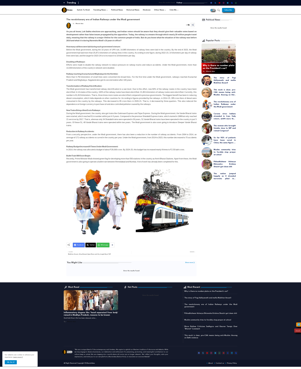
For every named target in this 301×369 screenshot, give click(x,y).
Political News (117, 10)
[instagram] (211, 353)
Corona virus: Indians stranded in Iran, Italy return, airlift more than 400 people (225, 116)
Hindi (298, 330)
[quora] (235, 353)
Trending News (99, 10)
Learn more (17, 357)
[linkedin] (231, 353)
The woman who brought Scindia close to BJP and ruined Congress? (225, 128)
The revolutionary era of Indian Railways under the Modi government (225, 104)
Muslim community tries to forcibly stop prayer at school (225, 152)
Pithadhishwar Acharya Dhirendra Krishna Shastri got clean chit (225, 164)
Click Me (173, 10)
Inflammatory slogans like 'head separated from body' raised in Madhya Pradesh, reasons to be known (91, 314)
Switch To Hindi (83, 10)
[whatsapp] (219, 353)
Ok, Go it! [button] (10, 362)
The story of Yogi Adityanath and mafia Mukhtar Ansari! (225, 80)
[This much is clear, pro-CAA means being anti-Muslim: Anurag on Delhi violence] (207, 92)
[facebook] (198, 353)
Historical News (132, 10)
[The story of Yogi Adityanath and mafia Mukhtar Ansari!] (207, 80)
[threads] (227, 353)
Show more (189, 262)
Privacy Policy (232, 363)
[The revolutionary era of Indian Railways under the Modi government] (207, 104)
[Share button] (112, 245)
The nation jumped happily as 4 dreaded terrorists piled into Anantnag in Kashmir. (225, 176)
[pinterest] (223, 353)
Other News (159, 10)
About (210, 363)
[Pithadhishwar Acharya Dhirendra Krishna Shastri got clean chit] (207, 164)
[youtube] (207, 353)
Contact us (220, 363)
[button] (212, 10)
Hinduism (146, 10)
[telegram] (215, 353)
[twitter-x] (203, 353)
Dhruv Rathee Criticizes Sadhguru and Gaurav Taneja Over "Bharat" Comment (210, 328)
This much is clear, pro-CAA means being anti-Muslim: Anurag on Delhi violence (225, 92)
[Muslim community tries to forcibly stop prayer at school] (207, 152)
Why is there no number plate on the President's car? (206, 291)
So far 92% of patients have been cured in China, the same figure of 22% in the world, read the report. (225, 140)
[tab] (83, 10)
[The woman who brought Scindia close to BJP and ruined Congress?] (207, 128)
